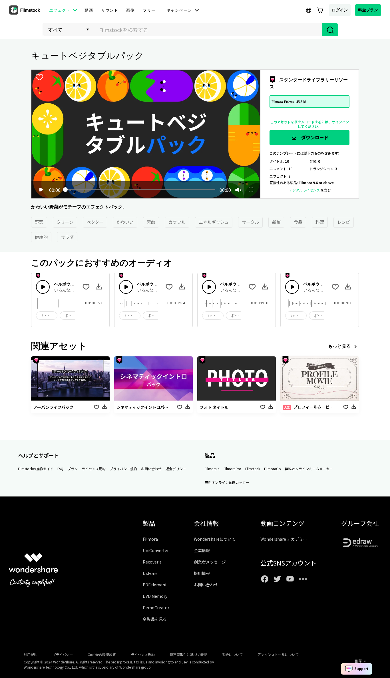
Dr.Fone (150, 573)
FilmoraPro (232, 468)
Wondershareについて (215, 539)
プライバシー (62, 654)
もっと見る (339, 346)
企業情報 (202, 550)
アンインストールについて (278, 654)
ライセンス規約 (94, 468)
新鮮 (276, 222)
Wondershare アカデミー (283, 539)
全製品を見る (155, 619)
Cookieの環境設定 (102, 654)
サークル (250, 222)
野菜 (39, 222)
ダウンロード (314, 137)
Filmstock (252, 468)
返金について (232, 654)
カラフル (177, 222)
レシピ (343, 222)
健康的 (41, 237)
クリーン (65, 222)
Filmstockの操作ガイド (35, 468)
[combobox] (208, 29)
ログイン (340, 9)
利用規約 (30, 654)
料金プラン (368, 9)
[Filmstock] (25, 10)
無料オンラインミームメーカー (309, 468)
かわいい (125, 222)
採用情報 (202, 573)
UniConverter (156, 550)
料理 (319, 222)
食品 (298, 222)
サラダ (67, 237)
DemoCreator (156, 607)
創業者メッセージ (210, 562)
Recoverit (152, 562)
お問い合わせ (151, 468)
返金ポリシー (176, 468)
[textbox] (208, 30)
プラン (72, 468)
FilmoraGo (272, 468)
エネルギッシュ (214, 222)
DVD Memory (155, 596)
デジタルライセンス (304, 190)
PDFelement (155, 585)
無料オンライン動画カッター (227, 482)
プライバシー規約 (123, 468)
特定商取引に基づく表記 (188, 654)
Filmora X (212, 468)
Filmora (150, 539)
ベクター (95, 222)
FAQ (60, 468)
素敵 (151, 222)
